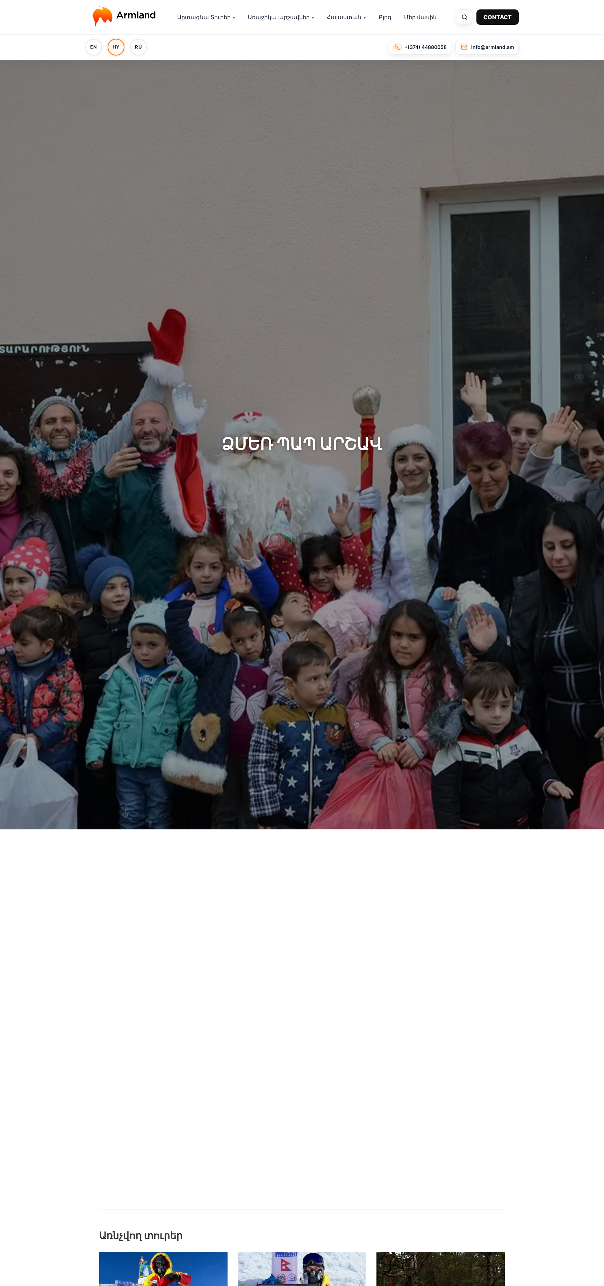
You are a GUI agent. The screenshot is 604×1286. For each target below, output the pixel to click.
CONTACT (497, 17)
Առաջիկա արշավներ (279, 17)
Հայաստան (344, 17)
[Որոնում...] (464, 17)
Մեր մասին (420, 17)
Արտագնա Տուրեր (204, 17)
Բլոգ (385, 17)
